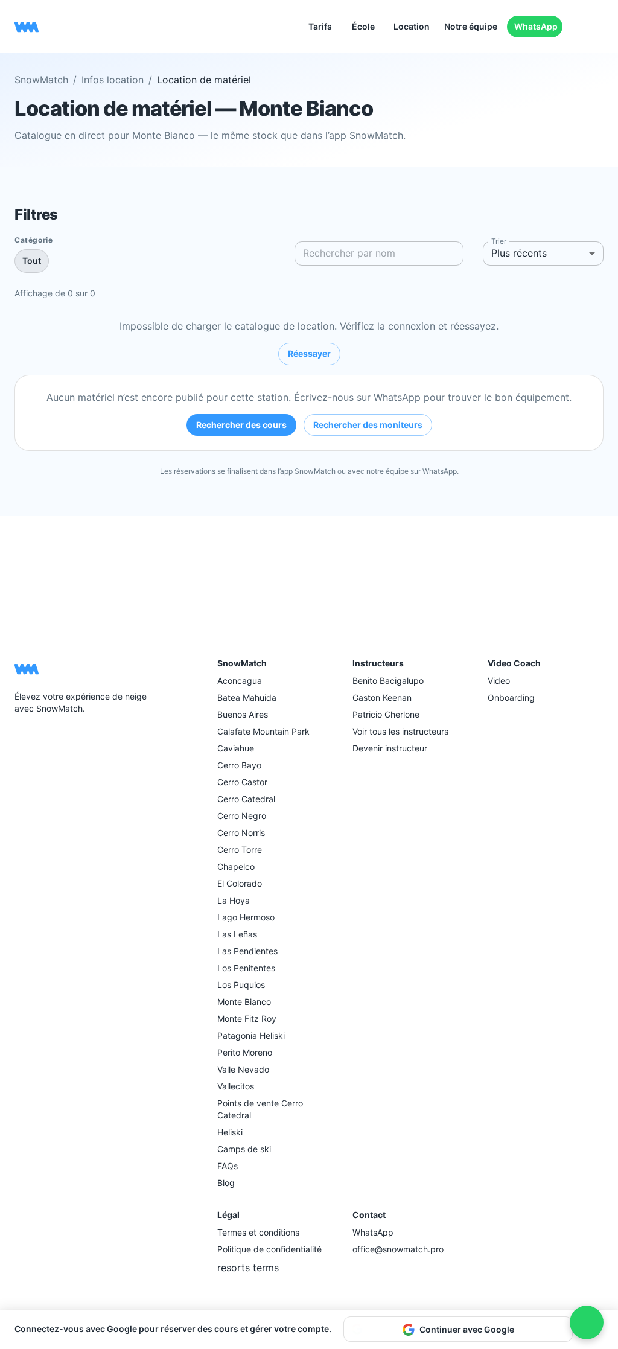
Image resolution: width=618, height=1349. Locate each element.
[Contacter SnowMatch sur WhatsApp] (587, 1322)
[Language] (579, 26)
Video (499, 680)
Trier (499, 241)
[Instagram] (36, 737)
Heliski (230, 1132)
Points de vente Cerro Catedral (260, 1109)
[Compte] (599, 26)
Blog (226, 1183)
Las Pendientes (247, 951)
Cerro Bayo (239, 765)
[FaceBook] (22, 737)
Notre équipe (470, 26)
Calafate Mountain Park (263, 731)
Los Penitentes (246, 968)
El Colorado (239, 883)
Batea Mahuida (246, 697)
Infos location (112, 80)
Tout (31, 260)
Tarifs (320, 26)
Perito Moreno (244, 1052)
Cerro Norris (241, 833)
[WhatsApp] (51, 737)
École (363, 26)
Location (411, 26)
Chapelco (236, 866)
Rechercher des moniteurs (367, 424)
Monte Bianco (244, 1002)
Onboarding (511, 697)
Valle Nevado (243, 1069)
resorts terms (248, 1267)
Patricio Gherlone (385, 714)
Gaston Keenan (382, 697)
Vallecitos (235, 1086)
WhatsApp (536, 26)
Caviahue (235, 748)
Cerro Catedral (246, 799)
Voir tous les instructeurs (400, 731)
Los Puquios (241, 985)
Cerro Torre (239, 849)
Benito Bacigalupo (388, 680)
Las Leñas (237, 934)
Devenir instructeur (389, 748)
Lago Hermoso (246, 917)
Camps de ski (244, 1149)
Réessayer (309, 353)
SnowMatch (41, 80)
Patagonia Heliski (251, 1035)
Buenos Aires (242, 714)
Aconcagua (239, 680)
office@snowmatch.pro (398, 1249)
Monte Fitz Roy (246, 1018)
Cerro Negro (241, 816)
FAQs (227, 1166)
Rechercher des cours (241, 424)
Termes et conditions (258, 1232)
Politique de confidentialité (269, 1249)
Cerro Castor (242, 782)
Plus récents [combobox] (519, 253)
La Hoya (233, 900)
